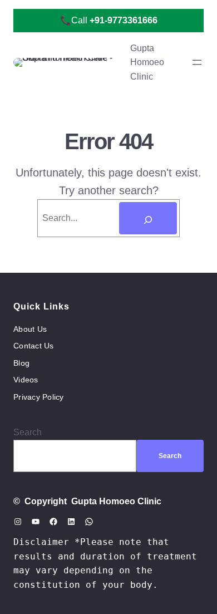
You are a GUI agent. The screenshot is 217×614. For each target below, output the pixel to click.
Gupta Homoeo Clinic (147, 62)
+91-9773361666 (123, 20)
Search (27, 432)
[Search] (148, 218)
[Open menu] (197, 62)
